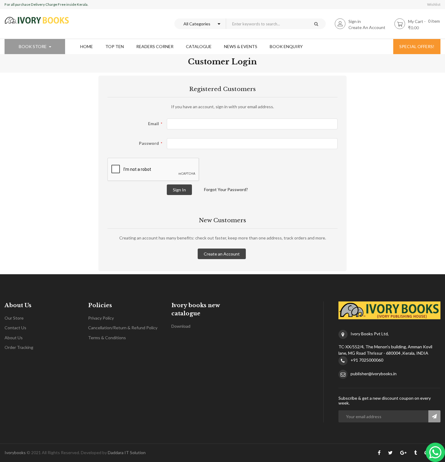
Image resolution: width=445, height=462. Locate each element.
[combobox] (266, 23)
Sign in (354, 21)
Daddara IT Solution (127, 452)
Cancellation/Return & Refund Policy (122, 327)
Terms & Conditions (107, 337)
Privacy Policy (101, 317)
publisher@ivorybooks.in (374, 373)
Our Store (14, 317)
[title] (379, 453)
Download (180, 326)
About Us (14, 337)
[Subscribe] (434, 416)
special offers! (416, 46)
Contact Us (15, 327)
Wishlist (433, 4)
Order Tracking (19, 347)
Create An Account (366, 27)
